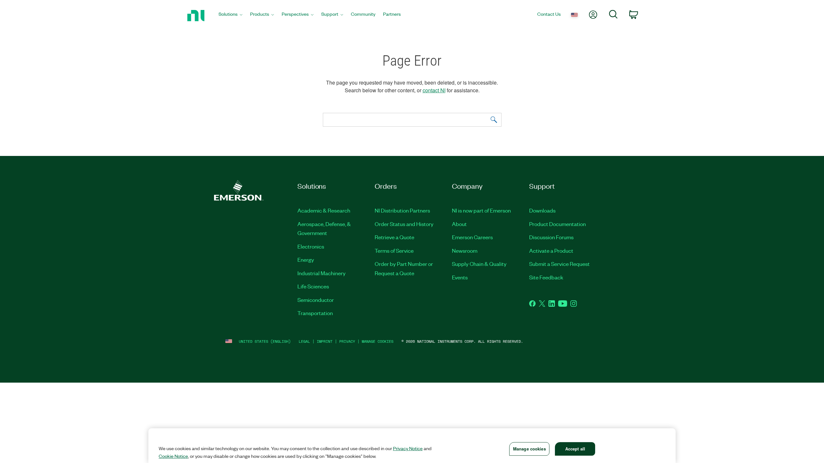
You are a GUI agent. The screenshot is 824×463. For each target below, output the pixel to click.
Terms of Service (394, 250)
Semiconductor (315, 299)
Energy (305, 259)
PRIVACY (347, 341)
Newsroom (464, 250)
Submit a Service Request (559, 263)
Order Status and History (404, 223)
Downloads (542, 210)
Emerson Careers (472, 237)
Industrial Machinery (321, 273)
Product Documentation (557, 223)
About (459, 223)
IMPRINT (324, 341)
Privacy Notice (408, 448)
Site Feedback (546, 277)
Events (460, 277)
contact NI (434, 90)
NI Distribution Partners (402, 210)
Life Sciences (313, 286)
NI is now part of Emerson (481, 210)
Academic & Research (323, 210)
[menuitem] (230, 15)
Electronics (310, 246)
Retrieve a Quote (394, 237)
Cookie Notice (173, 456)
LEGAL (304, 341)
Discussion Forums (551, 237)
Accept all (575, 449)
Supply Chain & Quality (479, 263)
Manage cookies (377, 341)
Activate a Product (551, 250)
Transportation (315, 312)
